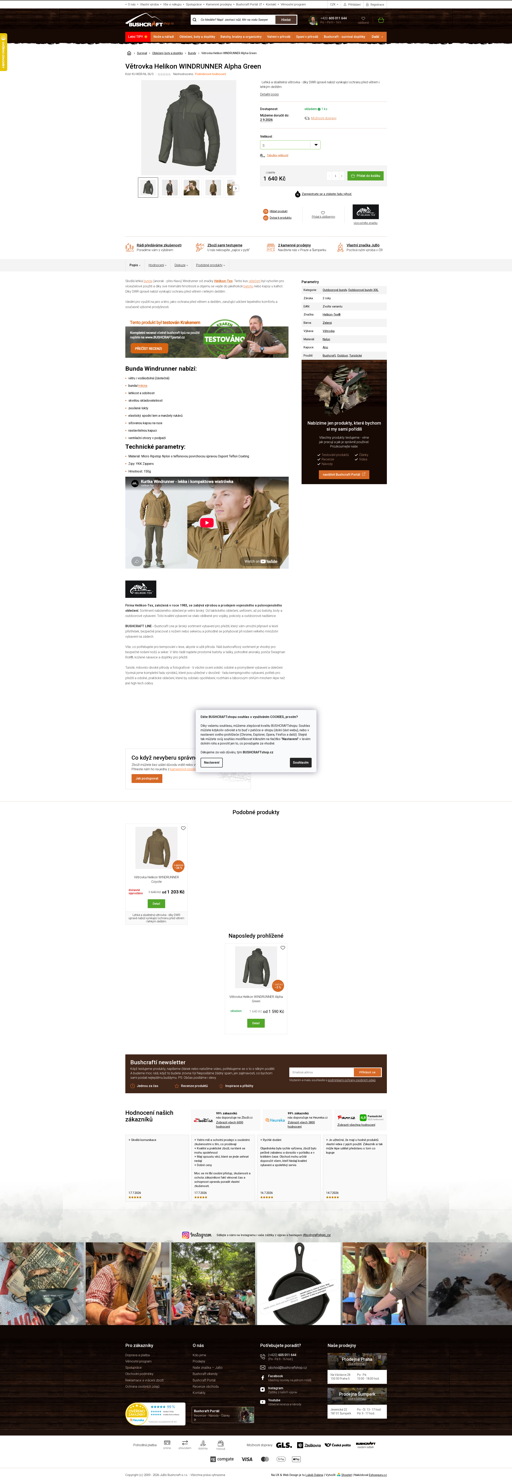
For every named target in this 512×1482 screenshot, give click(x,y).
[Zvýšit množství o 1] (341, 175)
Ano (325, 347)
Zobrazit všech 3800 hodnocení (301, 1124)
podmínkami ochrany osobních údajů (352, 1080)
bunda (148, 281)
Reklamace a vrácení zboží (144, 1380)
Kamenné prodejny (219, 4)
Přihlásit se (367, 1072)
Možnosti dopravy (324, 118)
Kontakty (199, 1393)
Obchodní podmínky (139, 1374)
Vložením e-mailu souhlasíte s (332, 1080)
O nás (132, 4)
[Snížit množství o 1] (329, 175)
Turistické (355, 355)
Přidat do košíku (368, 176)
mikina (142, 386)
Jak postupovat (147, 778)
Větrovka (329, 331)
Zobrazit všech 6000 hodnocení (229, 1124)
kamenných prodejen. (185, 769)
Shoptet (346, 1475)
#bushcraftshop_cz (317, 1235)
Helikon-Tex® (332, 314)
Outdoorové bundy (335, 290)
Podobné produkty (209, 265)
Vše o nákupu (172, 4)
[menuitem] (138, 37)
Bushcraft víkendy (205, 1374)
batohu (248, 286)
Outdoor (342, 355)
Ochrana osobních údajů (142, 1386)
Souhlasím (301, 762)
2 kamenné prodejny (294, 245)
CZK (333, 4)
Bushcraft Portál (247, 4)
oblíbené (363, 22)
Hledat (286, 20)
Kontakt (271, 4)
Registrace (377, 4)
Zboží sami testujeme (224, 245)
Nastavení (211, 762)
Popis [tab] (134, 265)
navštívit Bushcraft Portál (341, 474)
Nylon (326, 339)
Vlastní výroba (149, 4)
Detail (156, 903)
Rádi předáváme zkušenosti (159, 245)
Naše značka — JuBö (208, 1368)
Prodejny (199, 1361)
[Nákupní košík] (378, 19)
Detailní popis (269, 94)
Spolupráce (194, 4)
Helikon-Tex (223, 281)
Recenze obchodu (206, 1386)
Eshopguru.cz (378, 1475)
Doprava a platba (137, 1355)
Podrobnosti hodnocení (210, 74)
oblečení (255, 281)
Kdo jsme (199, 1355)
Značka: (366, 211)
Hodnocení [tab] (156, 265)
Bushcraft (329, 355)
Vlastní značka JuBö (363, 245)
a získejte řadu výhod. (327, 194)
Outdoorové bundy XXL (363, 290)
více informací (357, 1363)
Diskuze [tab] (180, 265)
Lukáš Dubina (314, 1475)
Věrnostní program (293, 4)
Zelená (327, 323)
